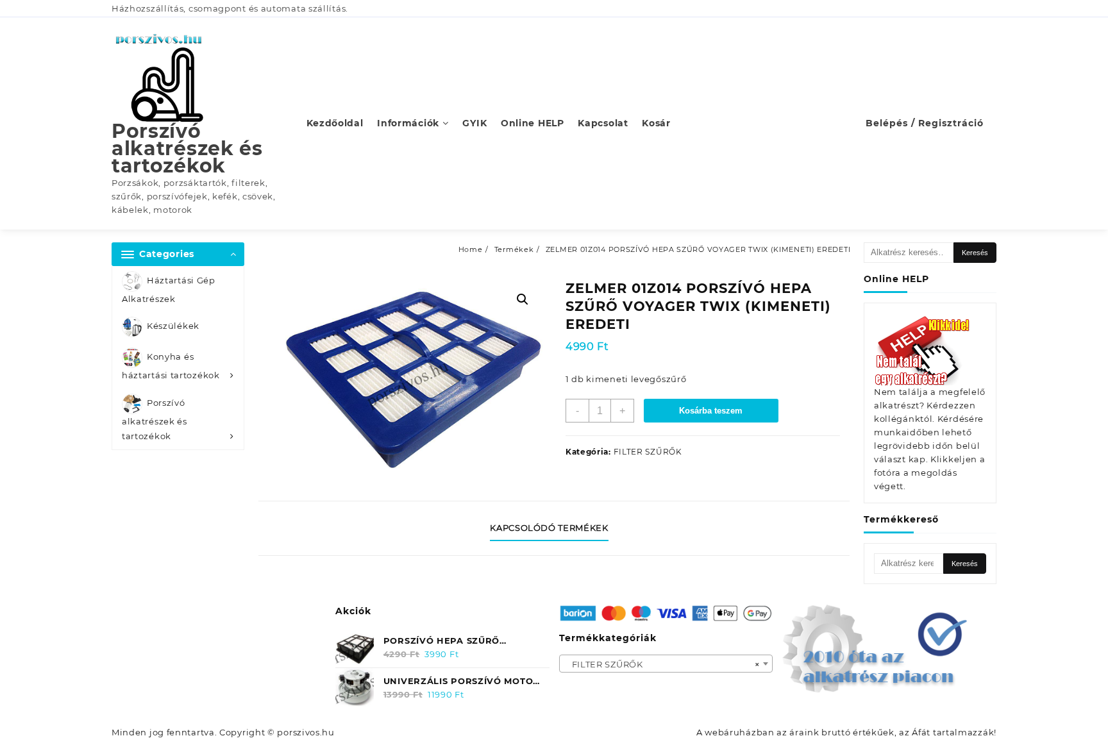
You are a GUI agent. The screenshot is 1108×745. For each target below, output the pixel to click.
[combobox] (666, 664)
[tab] (553, 528)
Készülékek (173, 326)
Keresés (975, 252)
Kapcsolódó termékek (549, 528)
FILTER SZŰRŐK (648, 451)
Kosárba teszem (711, 410)
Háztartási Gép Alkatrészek (168, 289)
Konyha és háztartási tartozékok (171, 366)
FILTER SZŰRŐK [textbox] (662, 664)
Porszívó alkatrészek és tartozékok (187, 148)
